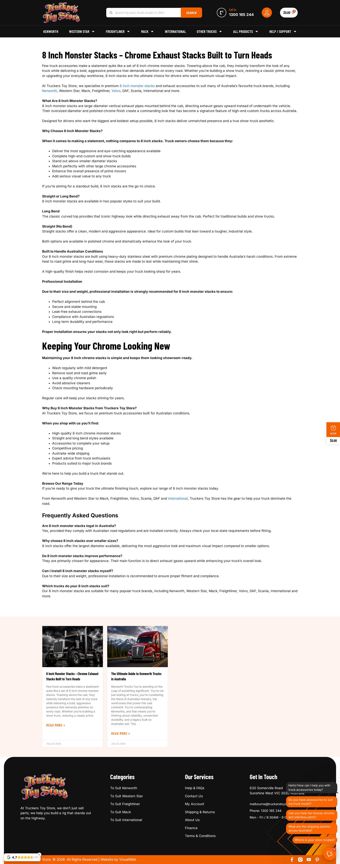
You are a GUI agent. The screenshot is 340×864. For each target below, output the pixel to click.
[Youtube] (309, 859)
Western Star (79, 31)
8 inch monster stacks (137, 86)
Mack (144, 31)
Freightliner (115, 31)
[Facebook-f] (292, 859)
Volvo (116, 91)
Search (191, 13)
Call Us (232, 9)
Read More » (55, 725)
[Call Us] (221, 12)
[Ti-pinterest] (317, 859)
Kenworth (50, 31)
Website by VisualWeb (118, 859)
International (175, 31)
